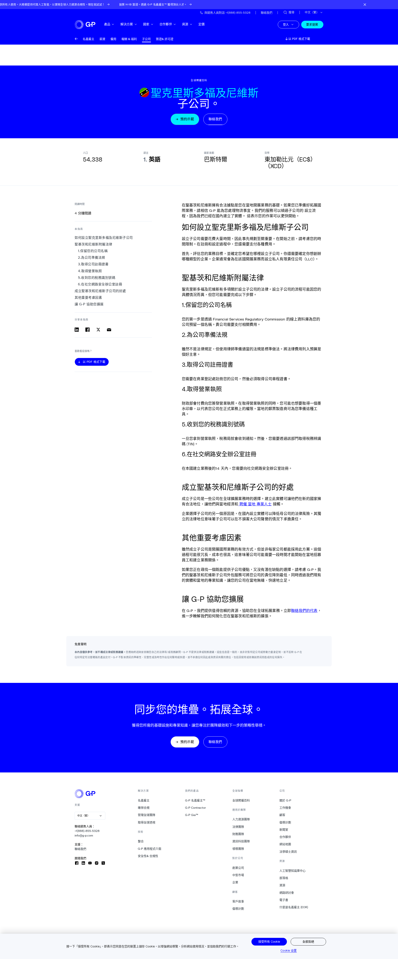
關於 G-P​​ (285, 800)
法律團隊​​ (238, 826)
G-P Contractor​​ (195, 807)
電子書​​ (283, 900)
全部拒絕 (308, 941)
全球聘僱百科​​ (241, 800)
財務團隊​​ (238, 834)
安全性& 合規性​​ (148, 856)
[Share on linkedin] (77, 330)
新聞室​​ (283, 829)
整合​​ (141, 841)
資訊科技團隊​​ (241, 841)
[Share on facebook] (87, 330)
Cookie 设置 (288, 950)
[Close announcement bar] (365, 4)
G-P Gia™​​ (191, 815)
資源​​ (185, 24)
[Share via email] (109, 330)
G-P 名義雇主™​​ (195, 800)
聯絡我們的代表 (304, 610)
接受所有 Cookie (269, 941)
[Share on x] (98, 330)
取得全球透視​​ (146, 822)
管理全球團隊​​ (146, 815)
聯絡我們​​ (80, 849)
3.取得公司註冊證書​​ (93, 264)
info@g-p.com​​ (84, 835)
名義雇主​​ (144, 800)
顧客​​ (282, 815)
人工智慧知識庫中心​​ (292, 870)
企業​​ (235, 882)
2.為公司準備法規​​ (91, 258)
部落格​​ (283, 878)
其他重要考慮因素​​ (88, 298)
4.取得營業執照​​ (90, 271)
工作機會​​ (285, 807)
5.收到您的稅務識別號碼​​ (97, 278)
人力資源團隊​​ (241, 819)
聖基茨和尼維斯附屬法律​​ (94, 244)
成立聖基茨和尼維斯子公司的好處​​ (100, 291)
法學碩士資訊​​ (288, 851)
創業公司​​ (238, 867)
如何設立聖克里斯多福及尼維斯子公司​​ (104, 238)
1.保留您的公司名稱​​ (93, 251)
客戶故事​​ (238, 901)
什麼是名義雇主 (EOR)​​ (293, 907)
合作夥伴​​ (165, 24)
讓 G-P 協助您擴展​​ (89, 304)
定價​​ (201, 24)
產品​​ (107, 24)
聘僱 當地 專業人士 (255, 503)
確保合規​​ (144, 807)
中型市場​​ (238, 875)
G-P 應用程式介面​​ (149, 848)
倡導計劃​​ (238, 908)
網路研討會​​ (286, 892)
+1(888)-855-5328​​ (87, 831)
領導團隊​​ (238, 848)
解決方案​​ (126, 24)
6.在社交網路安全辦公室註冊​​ (100, 284)
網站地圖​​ (285, 844)
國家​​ (146, 24)
